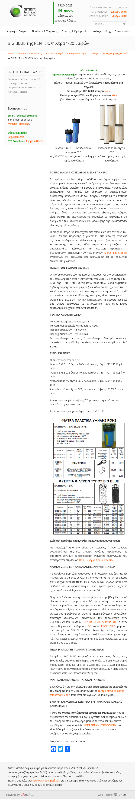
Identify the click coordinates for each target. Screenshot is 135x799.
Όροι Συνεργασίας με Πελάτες (96, 560)
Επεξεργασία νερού (77, 53)
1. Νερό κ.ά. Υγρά (54, 53)
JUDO (88, 626)
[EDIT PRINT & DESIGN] (27, 794)
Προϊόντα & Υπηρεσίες (30, 53)
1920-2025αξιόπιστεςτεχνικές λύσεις (65, 13)
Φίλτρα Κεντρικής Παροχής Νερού (109, 53)
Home (11, 53)
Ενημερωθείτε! (118, 11)
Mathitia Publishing (18, 123)
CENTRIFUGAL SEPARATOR (100, 622)
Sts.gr (23, 10)
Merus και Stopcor (115, 252)
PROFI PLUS (108, 626)
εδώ (107, 91)
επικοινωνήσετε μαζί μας (45, 780)
